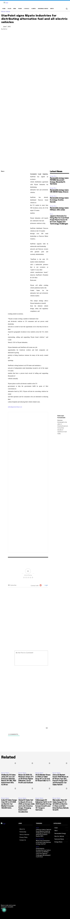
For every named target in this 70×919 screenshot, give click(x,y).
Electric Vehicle (5, 11)
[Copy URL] (3, 176)
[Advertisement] (47, 3)
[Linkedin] (3, 180)
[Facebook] (3, 188)
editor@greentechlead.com (15, 407)
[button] (66, 9)
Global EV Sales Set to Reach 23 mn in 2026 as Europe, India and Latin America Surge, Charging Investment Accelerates (26, 806)
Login (46, 585)
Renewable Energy (40, 839)
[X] (3, 184)
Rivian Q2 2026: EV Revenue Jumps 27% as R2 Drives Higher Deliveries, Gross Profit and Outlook (25, 779)
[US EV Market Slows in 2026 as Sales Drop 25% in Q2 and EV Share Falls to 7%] (43, 766)
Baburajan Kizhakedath (61, 416)
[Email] (3, 193)
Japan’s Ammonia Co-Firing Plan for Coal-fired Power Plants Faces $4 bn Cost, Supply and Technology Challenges (59, 220)
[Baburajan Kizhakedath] (33, 482)
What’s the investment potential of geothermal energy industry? (43, 842)
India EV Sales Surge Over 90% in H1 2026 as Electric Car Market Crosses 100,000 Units (9, 804)
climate (37, 827)
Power (51, 214)
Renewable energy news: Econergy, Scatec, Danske (59, 200)
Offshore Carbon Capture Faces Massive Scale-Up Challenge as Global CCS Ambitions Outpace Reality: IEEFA (43, 833)
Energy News (53, 176)
